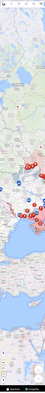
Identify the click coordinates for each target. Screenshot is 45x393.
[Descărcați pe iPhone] (14, 389)
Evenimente (11, 5)
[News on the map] (4, 4)
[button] (41, 208)
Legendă (33, 5)
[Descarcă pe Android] (32, 389)
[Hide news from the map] (3, 368)
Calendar (26, 5)
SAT (3, 374)
